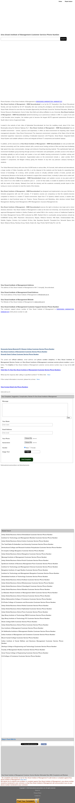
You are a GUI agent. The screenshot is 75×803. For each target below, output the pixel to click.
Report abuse (68, 1)
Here (48, 375)
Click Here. (23, 779)
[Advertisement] (37, 17)
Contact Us (37, 795)
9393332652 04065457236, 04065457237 (49, 101)
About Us (37, 790)
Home (60, 1)
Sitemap (37, 798)
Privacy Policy (37, 793)
